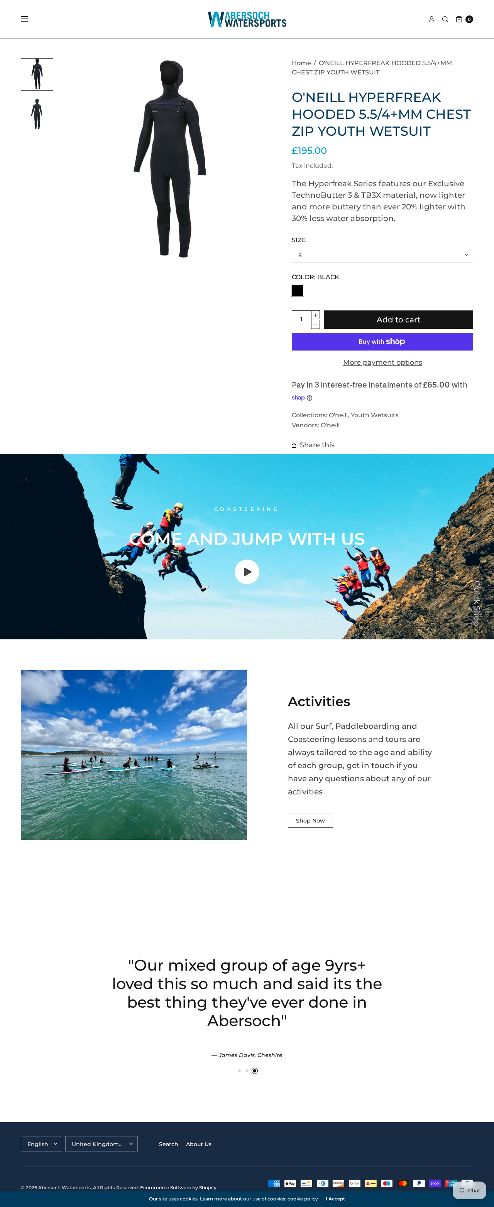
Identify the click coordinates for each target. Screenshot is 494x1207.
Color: (315, 277)
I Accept (335, 1199)
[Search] (445, 19)
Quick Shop (477, 603)
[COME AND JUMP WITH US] (247, 581)
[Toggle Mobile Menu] (29, 19)
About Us (198, 1144)
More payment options (382, 362)
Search (168, 1144)
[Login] (432, 19)
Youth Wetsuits (375, 415)
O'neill (338, 415)
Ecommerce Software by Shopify (178, 1187)
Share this (317, 445)
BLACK (297, 290)
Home (301, 63)
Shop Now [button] (310, 820)
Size (299, 240)
